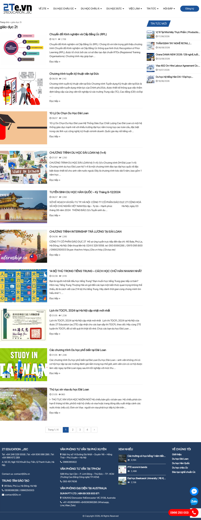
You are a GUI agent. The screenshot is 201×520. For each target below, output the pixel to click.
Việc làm (134, 8)
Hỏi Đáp (168, 8)
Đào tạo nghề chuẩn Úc (184, 472)
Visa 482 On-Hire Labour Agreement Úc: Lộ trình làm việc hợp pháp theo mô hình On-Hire (177, 65)
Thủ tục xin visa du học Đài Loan (69, 389)
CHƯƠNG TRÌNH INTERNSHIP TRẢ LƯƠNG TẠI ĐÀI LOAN (85, 231)
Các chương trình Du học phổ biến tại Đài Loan (77, 350)
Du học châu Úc (180, 467)
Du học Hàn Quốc (181, 463)
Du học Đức (114, 8)
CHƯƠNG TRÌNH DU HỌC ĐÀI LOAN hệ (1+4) (77, 152)
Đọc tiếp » (54, 61)
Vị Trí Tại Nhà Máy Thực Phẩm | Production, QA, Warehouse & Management (178, 32)
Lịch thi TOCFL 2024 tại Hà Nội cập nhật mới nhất (79, 310)
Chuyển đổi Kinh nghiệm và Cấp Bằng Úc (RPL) (78, 34)
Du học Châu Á (90, 8)
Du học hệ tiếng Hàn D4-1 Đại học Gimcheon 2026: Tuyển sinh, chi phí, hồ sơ (178, 76)
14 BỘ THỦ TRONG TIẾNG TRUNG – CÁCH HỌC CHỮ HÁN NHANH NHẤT (95, 271)
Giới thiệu (177, 454)
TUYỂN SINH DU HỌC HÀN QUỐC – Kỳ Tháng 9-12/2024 (84, 192)
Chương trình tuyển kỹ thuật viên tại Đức (74, 73)
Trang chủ (4, 22)
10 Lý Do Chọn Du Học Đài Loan (69, 113)
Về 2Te (42, 8)
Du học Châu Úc (63, 8)
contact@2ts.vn (22, 474)
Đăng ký (189, 8)
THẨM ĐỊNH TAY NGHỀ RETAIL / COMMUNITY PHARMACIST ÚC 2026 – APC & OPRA (177, 43)
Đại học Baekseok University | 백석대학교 (146, 478)
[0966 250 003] (194, 512)
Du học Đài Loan (180, 458)
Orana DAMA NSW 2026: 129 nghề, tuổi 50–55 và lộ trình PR (177, 54)
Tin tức (151, 8)
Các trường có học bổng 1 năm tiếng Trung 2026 (146, 455)
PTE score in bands (137, 467)
